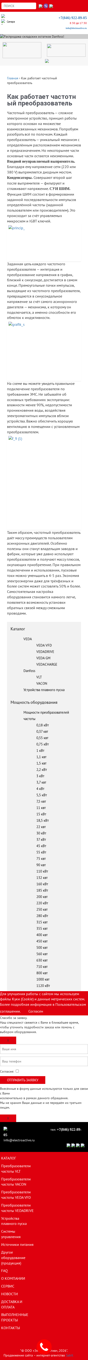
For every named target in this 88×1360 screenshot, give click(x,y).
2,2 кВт (41, 769)
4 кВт (40, 788)
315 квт (42, 922)
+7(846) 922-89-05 (72, 18)
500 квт (42, 947)
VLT (39, 677)
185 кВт (42, 890)
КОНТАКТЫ (10, 1327)
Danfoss (29, 670)
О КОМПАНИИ (13, 1278)
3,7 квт (41, 782)
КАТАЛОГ (8, 1158)
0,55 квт (42, 738)
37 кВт (41, 839)
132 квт (42, 877)
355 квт (42, 928)
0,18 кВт (42, 725)
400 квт (42, 935)
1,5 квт (41, 763)
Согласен (35, 1011)
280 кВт (42, 915)
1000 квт (43, 979)
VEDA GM (43, 658)
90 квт (41, 865)
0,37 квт (42, 731)
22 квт (41, 827)
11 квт (41, 807)
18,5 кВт (42, 820)
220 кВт (42, 903)
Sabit (69, 1355)
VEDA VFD (44, 645)
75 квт (41, 858)
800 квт (42, 973)
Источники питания (17, 1244)
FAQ (4, 1270)
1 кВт (40, 750)
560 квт (42, 954)
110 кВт (42, 871)
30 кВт (41, 833)
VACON (41, 683)
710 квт (42, 966)
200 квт (42, 896)
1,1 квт (41, 757)
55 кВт (41, 852)
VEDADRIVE (45, 651)
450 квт (42, 941)
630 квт (42, 960)
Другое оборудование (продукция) (13, 1257)
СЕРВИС (7, 1286)
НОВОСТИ (9, 1294)
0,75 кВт (42, 744)
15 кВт (41, 814)
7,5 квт (41, 801)
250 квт (42, 909)
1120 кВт (43, 985)
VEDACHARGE (46, 664)
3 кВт (40, 776)
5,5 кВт (41, 795)
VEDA (27, 639)
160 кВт (42, 884)
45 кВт (41, 846)
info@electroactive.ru (76, 28)
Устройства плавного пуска (44, 690)
